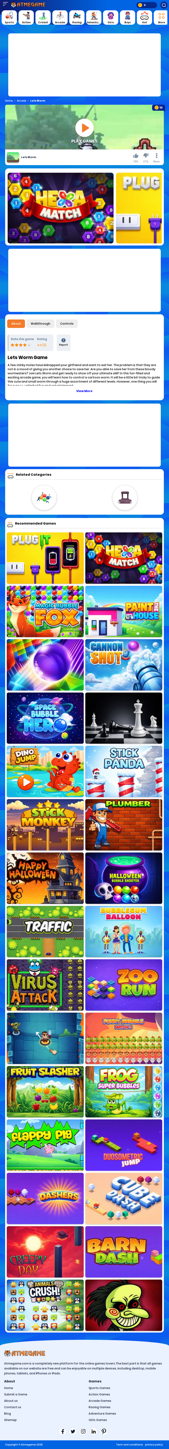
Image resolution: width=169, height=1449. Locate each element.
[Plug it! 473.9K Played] (45, 558)
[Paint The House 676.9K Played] (123, 611)
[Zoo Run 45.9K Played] (123, 985)
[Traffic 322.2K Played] (45, 931)
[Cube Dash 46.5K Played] (123, 1198)
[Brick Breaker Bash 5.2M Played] (45, 664)
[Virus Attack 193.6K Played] (45, 985)
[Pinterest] (105, 1431)
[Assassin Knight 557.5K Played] (45, 1038)
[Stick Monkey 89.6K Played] (45, 824)
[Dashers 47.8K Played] (45, 1198)
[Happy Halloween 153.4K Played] (45, 878)
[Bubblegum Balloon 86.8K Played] (123, 931)
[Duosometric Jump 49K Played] (123, 1145)
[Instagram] (84, 1431)
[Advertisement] (84, 67)
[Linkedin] (95, 1431)
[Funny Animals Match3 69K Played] (123, 1038)
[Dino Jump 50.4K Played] (45, 771)
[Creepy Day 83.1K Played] (45, 1252)
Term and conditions (129, 1444)
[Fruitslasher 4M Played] (45, 1091)
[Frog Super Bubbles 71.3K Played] (123, 1091)
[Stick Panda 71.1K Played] (123, 771)
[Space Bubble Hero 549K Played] (45, 718)
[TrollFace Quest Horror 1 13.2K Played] (123, 1305)
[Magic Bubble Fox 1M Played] (45, 611)
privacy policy (154, 1444)
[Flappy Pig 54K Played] (45, 1145)
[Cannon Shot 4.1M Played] (123, 664)
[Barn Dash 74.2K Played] (123, 1252)
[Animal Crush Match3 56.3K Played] (45, 1305)
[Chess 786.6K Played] (123, 718)
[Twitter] (74, 1431)
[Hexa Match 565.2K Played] (123, 558)
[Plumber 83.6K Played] (123, 824)
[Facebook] (64, 1431)
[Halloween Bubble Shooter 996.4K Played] (123, 878)
